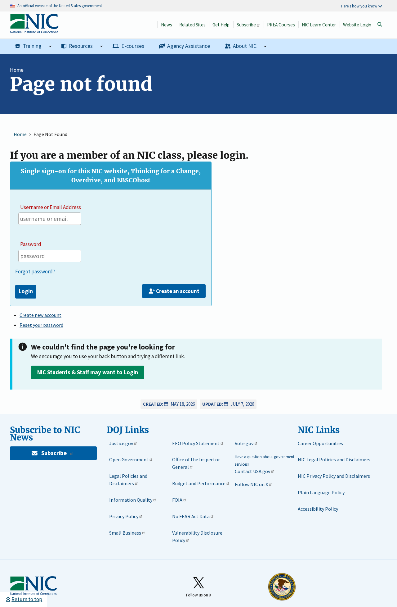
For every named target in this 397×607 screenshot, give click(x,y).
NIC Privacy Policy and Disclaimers (334, 476)
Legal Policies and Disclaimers (128, 479)
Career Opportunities (320, 443)
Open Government (129, 459)
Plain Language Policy (321, 492)
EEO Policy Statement (196, 443)
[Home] (34, 30)
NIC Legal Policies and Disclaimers (334, 459)
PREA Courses (281, 25)
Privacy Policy (123, 516)
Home (17, 69)
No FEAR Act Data (191, 516)
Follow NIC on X (251, 484)
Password (30, 244)
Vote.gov (244, 443)
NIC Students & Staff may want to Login (87, 372)
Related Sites (192, 25)
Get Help (221, 25)
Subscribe (246, 25)
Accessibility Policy (318, 509)
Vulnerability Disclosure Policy (197, 536)
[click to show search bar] (379, 24)
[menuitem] (33, 46)
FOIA (177, 500)
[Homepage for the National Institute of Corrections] (33, 586)
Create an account (177, 291)
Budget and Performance (198, 483)
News (166, 25)
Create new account (40, 315)
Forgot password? (35, 271)
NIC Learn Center (319, 25)
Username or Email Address (50, 207)
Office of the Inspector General (196, 463)
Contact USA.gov (252, 471)
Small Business (125, 533)
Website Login (357, 25)
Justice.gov (121, 443)
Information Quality (130, 500)
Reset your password (41, 325)
